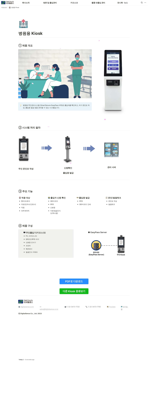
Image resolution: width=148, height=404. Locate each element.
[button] (141, 2)
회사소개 (25, 3)
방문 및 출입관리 (50, 3)
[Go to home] (7, 2)
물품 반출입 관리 (98, 3)
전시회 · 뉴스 (122, 3)
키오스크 (74, 3)
